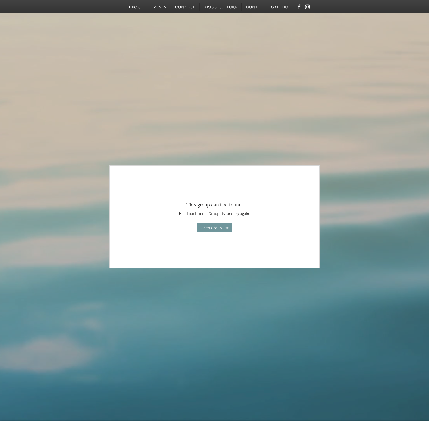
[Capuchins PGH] (299, 7)
